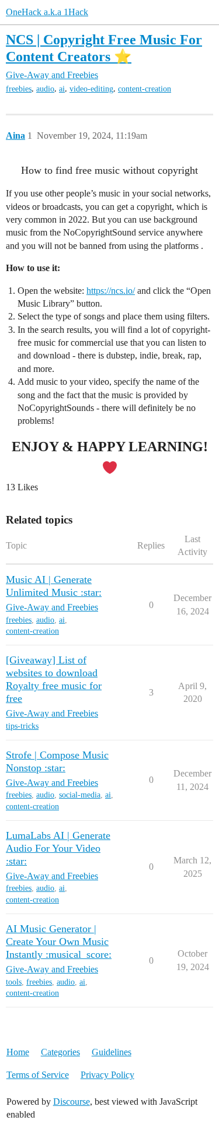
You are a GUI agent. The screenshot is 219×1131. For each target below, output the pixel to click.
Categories (60, 1052)
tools (14, 982)
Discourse (71, 1102)
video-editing (91, 89)
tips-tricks (22, 726)
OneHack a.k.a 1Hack (47, 12)
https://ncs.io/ (110, 291)
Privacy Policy (107, 1075)
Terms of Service (37, 1075)
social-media (79, 795)
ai (62, 89)
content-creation (144, 89)
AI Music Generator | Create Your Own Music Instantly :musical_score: (59, 941)
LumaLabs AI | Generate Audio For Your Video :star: (58, 848)
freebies (19, 89)
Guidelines (111, 1052)
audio (45, 89)
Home (17, 1052)
